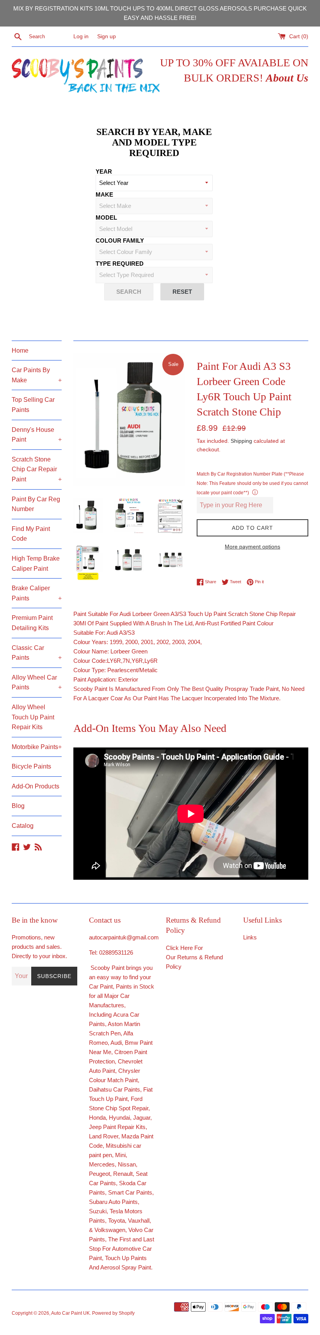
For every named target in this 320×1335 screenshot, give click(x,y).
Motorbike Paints (37, 747)
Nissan (127, 1164)
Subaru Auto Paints (113, 1201)
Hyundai (119, 1117)
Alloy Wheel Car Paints (37, 682)
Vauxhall (138, 1220)
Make (104, 194)
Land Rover (103, 1136)
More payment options (252, 546)
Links (250, 937)
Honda (97, 1117)
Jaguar (141, 1117)
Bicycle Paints (31, 766)
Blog (18, 805)
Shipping (241, 441)
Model (106, 217)
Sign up (106, 36)
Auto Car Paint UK (70, 1313)
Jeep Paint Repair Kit (115, 1127)
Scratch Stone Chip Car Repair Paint (37, 469)
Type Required (120, 263)
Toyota (116, 1220)
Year (104, 171)
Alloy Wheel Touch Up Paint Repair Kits (33, 717)
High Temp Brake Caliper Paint (36, 563)
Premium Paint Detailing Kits (32, 622)
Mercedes (102, 1164)
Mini (120, 1155)
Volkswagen (109, 1230)
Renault (123, 1173)
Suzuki (98, 1211)
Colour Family (120, 240)
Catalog (23, 825)
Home (20, 350)
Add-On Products (35, 786)
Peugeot (99, 1173)
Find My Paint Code (31, 533)
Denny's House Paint (37, 434)
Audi (116, 1042)
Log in (81, 36)
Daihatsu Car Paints (114, 1089)
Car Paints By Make (37, 375)
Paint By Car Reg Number (36, 504)
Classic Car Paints (37, 652)
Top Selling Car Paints (33, 404)
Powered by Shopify (113, 1313)
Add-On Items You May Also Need (149, 728)
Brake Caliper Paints (37, 593)
